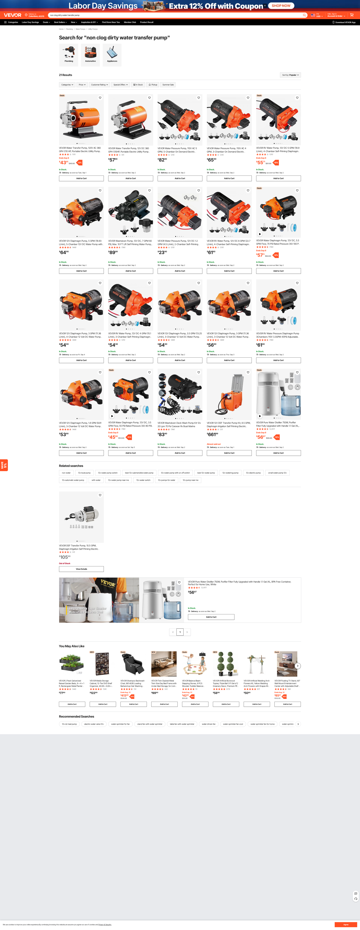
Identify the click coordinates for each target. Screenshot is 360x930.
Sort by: (285, 75)
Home (61, 29)
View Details (81, 569)
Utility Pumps (93, 29)
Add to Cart (81, 178)
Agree (346, 925)
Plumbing (69, 29)
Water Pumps (80, 29)
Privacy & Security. (105, 925)
